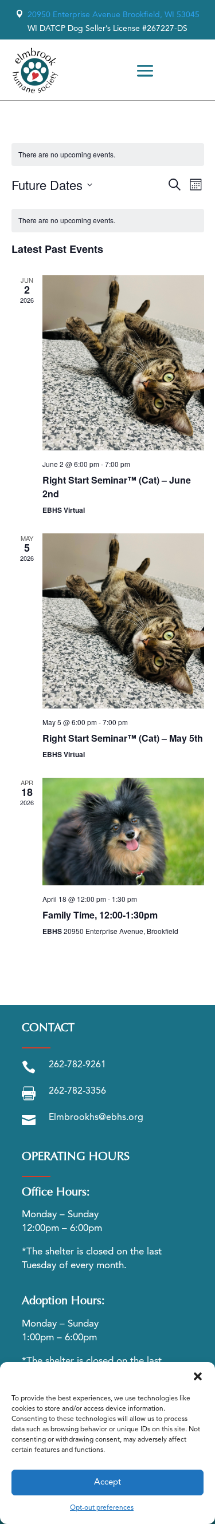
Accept (107, 1482)
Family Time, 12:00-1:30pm (100, 914)
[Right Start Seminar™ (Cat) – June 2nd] (123, 362)
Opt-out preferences (102, 1508)
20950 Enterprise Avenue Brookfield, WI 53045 (107, 15)
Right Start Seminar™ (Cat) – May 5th (122, 738)
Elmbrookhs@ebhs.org (96, 1117)
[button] (198, 1376)
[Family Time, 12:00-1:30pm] (123, 831)
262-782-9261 (77, 1065)
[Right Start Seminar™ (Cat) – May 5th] (123, 620)
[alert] (107, 220)
